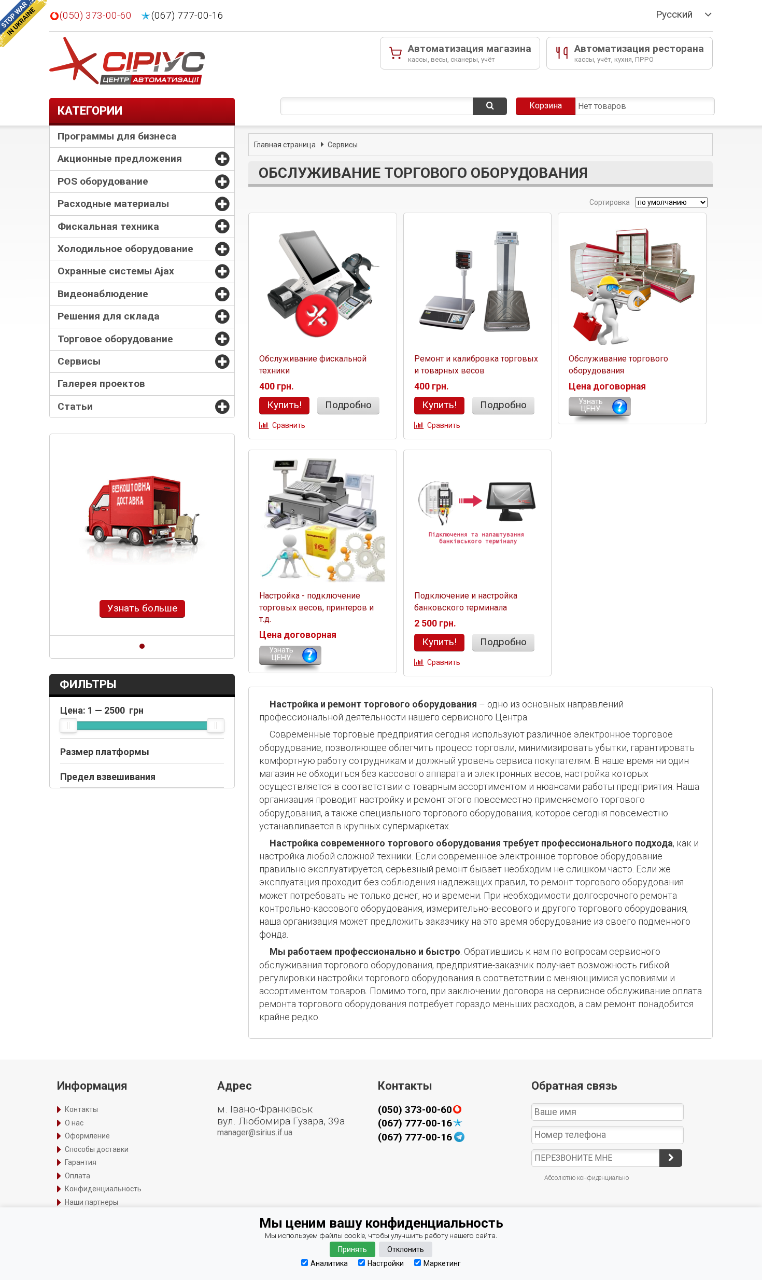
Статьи (75, 406)
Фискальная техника (108, 226)
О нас (74, 1123)
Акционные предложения (120, 158)
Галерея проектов (101, 383)
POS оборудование (103, 181)
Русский (674, 14)
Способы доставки (97, 1149)
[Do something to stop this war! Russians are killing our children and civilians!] (23, 23)
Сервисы (79, 361)
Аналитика (329, 1263)
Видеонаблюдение (103, 294)
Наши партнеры (91, 1202)
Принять (352, 1249)
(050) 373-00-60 (96, 15)
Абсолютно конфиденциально (586, 1177)
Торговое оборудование (115, 339)
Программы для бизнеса (117, 136)
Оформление (87, 1136)
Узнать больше (142, 608)
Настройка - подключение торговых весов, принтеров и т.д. (316, 607)
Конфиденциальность (103, 1189)
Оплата (77, 1176)
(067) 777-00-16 (187, 15)
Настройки (386, 1263)
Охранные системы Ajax (116, 271)
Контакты (81, 1109)
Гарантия (80, 1162)
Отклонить (405, 1249)
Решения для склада (109, 316)
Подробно (348, 405)
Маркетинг (442, 1263)
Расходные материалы (113, 204)
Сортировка (608, 202)
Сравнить (288, 425)
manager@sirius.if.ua (254, 1132)
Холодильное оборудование (125, 249)
